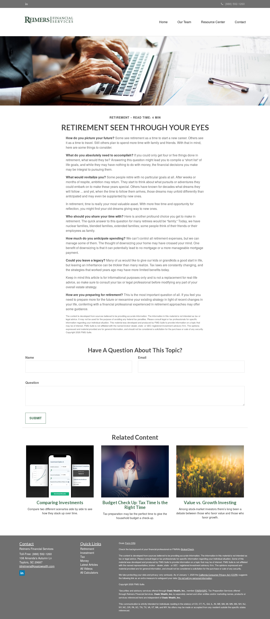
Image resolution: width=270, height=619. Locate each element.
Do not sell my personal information (195, 578)
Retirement (87, 549)
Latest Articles (89, 565)
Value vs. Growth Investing (210, 502)
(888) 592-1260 (235, 4)
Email (142, 357)
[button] (184, 22)
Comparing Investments (60, 502)
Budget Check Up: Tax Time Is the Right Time (135, 505)
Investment (87, 553)
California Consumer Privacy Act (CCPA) (218, 574)
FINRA (198, 590)
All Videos (86, 569)
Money (84, 561)
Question (32, 382)
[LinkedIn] (26, 4)
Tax (82, 557)
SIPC (204, 590)
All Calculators (89, 572)
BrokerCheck (187, 549)
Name (29, 357)
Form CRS (130, 543)
